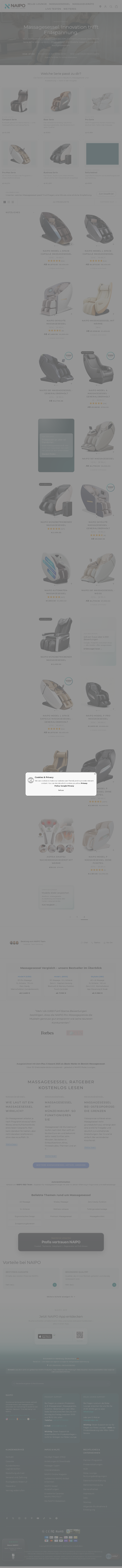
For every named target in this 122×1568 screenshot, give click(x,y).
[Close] (95, 774)
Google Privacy (67, 786)
